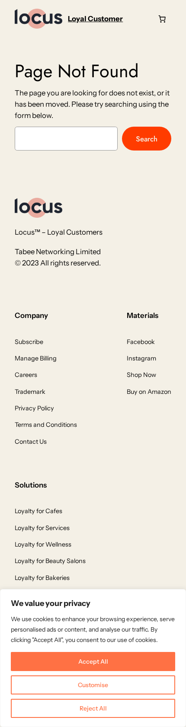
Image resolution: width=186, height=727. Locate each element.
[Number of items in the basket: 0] (162, 19)
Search (146, 139)
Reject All (93, 708)
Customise (93, 685)
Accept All (93, 661)
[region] (93, 658)
